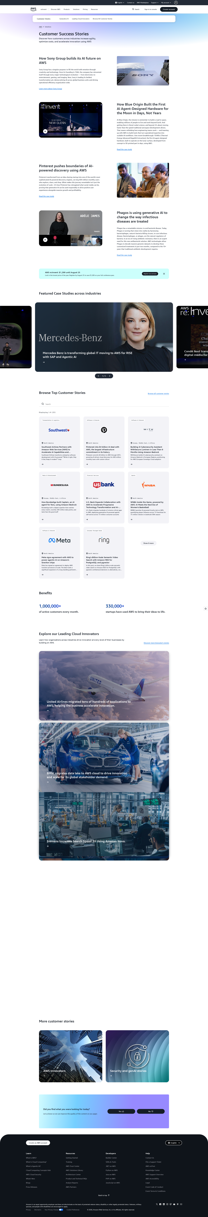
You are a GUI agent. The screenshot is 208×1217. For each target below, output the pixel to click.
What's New (30, 1179)
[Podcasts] (178, 1204)
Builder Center (111, 1158)
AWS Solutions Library (74, 1170)
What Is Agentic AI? (33, 1166)
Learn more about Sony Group (50, 89)
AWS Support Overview (154, 1174)
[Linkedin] (164, 1204)
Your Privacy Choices (51, 1210)
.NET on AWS (111, 1166)
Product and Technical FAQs (76, 1179)
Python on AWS (112, 1170)
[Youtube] (174, 1204)
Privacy (28, 1210)
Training (69, 1162)
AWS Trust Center (72, 1166)
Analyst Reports (72, 1183)
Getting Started (72, 1158)
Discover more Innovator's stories (156, 643)
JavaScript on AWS (113, 1183)
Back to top (102, 1195)
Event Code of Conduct (154, 1187)
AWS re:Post (150, 1166)
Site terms (37, 1210)
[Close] (164, 273)
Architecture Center (73, 1174)
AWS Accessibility (152, 1179)
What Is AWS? (31, 1158)
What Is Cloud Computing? (36, 1162)
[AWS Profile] (176, 2)
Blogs (28, 1183)
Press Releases (31, 1187)
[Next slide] (110, 376)
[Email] (181, 1204)
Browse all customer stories (158, 393)
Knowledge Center (153, 1170)
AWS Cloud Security (33, 1174)
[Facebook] (160, 1204)
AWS (40, 27)
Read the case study (124, 149)
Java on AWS (110, 1174)
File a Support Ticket (153, 1162)
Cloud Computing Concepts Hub (38, 1170)
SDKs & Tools (111, 1162)
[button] (55, 9)
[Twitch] (171, 1204)
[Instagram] (167, 1204)
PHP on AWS (110, 1179)
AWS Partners (71, 1187)
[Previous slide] (97, 376)
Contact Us (150, 1158)
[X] (157, 1204)
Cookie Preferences (73, 1210)
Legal (148, 1183)
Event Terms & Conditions (155, 1191)
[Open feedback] (206, 609)
